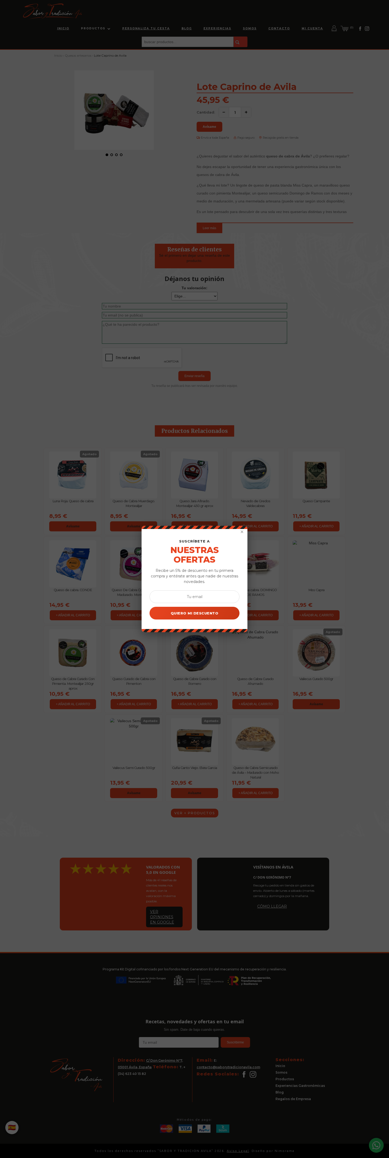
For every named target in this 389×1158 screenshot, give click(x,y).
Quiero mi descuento (195, 613)
